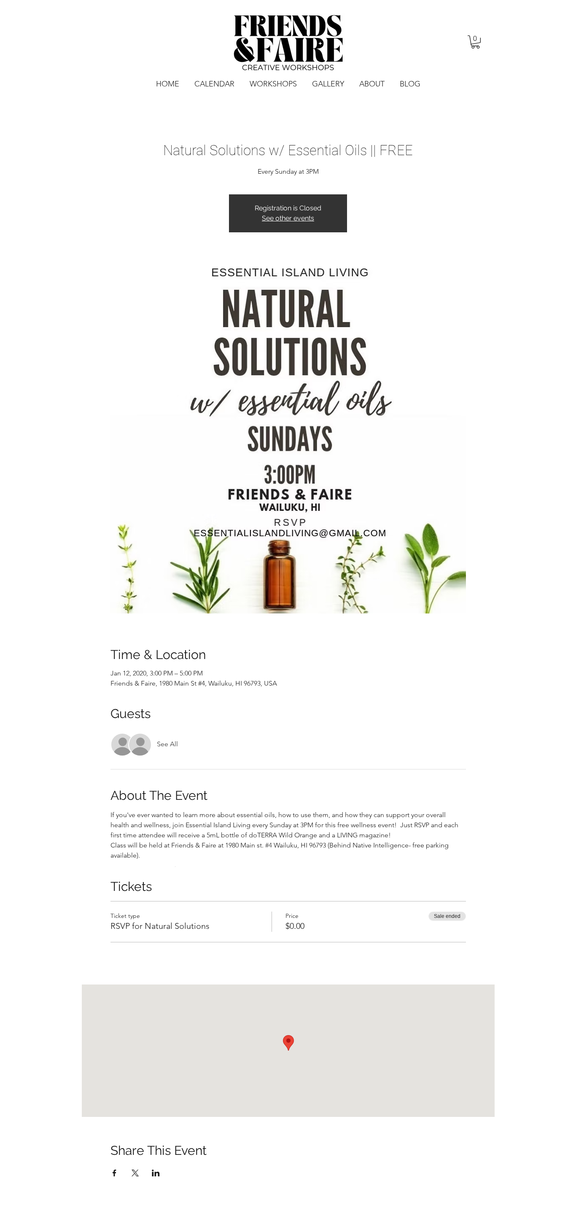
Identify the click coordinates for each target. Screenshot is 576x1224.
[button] (475, 41)
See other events (288, 218)
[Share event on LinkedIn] (156, 1173)
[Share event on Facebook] (114, 1173)
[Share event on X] (135, 1173)
